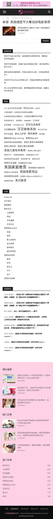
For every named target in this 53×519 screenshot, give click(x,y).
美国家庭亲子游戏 (25, 163)
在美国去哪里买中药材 (33, 116)
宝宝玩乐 (10, 224)
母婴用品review (10, 228)
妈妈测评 (7, 205)
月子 (8, 270)
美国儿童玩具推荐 (25, 146)
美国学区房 (36, 159)
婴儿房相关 (11, 239)
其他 (8, 216)
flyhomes (29, 108)
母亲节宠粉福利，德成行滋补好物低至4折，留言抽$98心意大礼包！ (27, 65)
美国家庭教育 (15, 167)
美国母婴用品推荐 (11, 176)
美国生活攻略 (9, 278)
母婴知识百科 (9, 255)
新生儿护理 (20, 133)
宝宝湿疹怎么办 (18, 125)
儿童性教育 (8, 112)
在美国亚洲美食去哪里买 (13, 116)
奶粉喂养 (19, 120)
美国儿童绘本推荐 (15, 150)
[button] (4, 11)
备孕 (8, 259)
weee (37, 108)
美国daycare (32, 138)
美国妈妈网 (10, 513)
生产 (8, 274)
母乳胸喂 (42, 134)
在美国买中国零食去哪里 (23, 112)
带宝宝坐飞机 (42, 129)
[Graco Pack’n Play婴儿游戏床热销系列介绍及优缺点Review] (9, 423)
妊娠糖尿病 (27, 120)
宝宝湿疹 (7, 125)
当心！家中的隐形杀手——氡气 (25, 311)
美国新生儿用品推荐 (11, 172)
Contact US (44, 509)
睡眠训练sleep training (14, 138)
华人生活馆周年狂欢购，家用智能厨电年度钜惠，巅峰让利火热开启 (26, 89)
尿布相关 (10, 247)
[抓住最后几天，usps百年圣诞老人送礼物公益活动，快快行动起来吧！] (9, 390)
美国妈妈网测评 (19, 155)
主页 (6, 509)
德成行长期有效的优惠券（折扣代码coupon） (28, 342)
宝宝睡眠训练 (10, 129)
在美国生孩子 (9, 120)
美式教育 (20, 180)
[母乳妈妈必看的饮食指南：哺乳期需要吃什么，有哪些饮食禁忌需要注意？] (9, 435)
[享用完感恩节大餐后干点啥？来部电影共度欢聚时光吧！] (9, 31)
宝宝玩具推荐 (33, 124)
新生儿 (9, 266)
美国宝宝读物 (10, 162)
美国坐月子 (8, 155)
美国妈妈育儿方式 (32, 155)
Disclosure (24, 509)
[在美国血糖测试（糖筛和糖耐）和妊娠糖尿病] (9, 448)
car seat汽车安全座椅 (13, 108)
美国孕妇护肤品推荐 (11, 159)
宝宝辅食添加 (26, 128)
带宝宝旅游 (8, 134)
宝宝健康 (10, 220)
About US (34, 509)
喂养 (8, 236)
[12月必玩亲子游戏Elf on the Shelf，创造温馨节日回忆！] (9, 403)
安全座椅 (10, 243)
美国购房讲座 (8, 181)
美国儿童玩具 (10, 146)
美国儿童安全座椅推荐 (33, 142)
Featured (8, 197)
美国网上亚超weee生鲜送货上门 (31, 176)
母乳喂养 (32, 133)
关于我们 (7, 201)
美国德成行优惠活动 (36, 167)
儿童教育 (10, 212)
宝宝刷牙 (36, 120)
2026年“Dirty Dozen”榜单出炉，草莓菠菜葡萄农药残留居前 (27, 81)
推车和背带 (11, 251)
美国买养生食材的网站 (13, 142)
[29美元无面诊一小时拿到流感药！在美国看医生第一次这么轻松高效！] (9, 378)
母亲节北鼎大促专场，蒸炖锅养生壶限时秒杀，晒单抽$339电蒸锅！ (25, 57)
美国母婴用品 (29, 171)
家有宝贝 (7, 208)
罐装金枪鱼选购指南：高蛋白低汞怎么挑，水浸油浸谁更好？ (26, 73)
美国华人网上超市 (34, 151)
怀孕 (8, 263)
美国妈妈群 (14, 509)
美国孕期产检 (25, 159)
